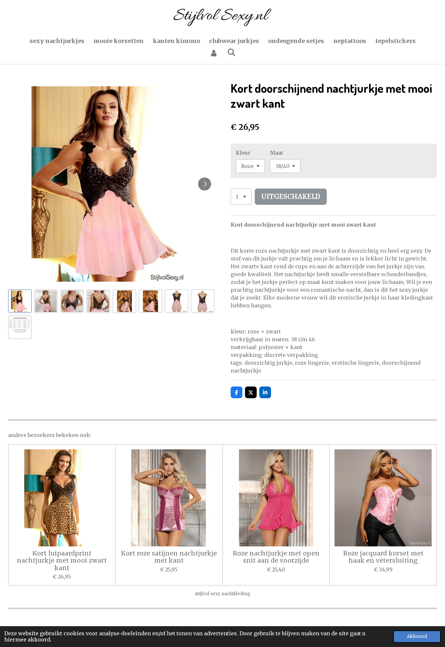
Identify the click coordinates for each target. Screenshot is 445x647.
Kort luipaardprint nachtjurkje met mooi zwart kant (62, 560)
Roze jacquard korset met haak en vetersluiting (383, 557)
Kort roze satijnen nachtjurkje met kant (169, 557)
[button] (20, 301)
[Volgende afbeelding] (204, 183)
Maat (276, 152)
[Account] (214, 53)
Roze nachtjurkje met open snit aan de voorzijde (276, 557)
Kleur (243, 152)
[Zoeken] (231, 52)
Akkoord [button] (417, 636)
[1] (241, 197)
